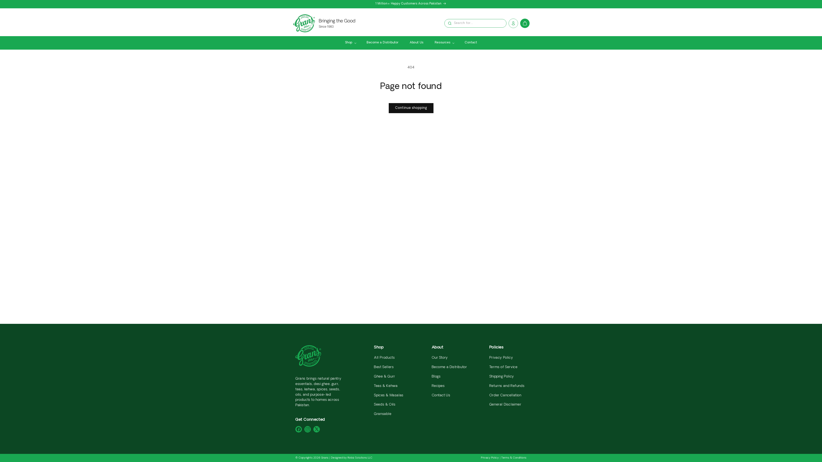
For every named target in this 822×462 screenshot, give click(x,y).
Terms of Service (503, 367)
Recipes (438, 386)
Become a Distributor (449, 367)
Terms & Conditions (514, 458)
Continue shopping (411, 108)
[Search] (449, 23)
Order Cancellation (505, 395)
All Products (384, 358)
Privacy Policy (501, 358)
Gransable (382, 414)
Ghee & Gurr (384, 376)
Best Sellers (384, 367)
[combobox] (475, 23)
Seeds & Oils (384, 404)
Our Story (440, 358)
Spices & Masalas (389, 395)
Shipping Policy (501, 376)
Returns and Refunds (506, 386)
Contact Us (441, 395)
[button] (350, 42)
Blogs (436, 376)
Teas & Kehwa (386, 386)
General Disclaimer (505, 404)
